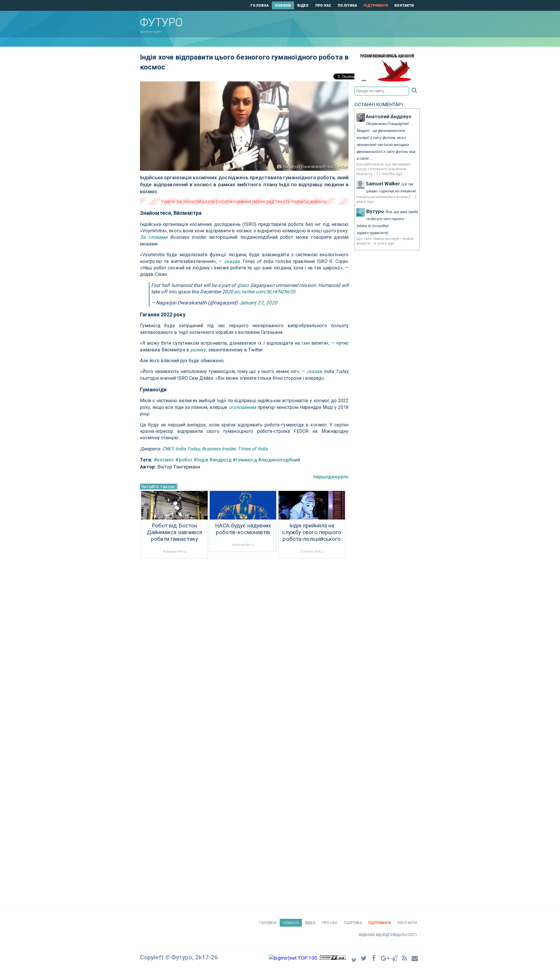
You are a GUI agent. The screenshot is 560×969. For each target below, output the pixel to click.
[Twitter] (364, 958)
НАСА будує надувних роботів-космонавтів (243, 529)
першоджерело (331, 477)
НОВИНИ (283, 6)
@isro (243, 285)
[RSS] (405, 958)
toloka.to (363, 226)
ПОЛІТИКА (347, 6)
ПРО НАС (323, 6)
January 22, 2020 (258, 303)
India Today (188, 449)
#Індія (201, 460)
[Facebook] (374, 958)
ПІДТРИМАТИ (375, 6)
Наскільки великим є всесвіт (384, 196)
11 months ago (389, 173)
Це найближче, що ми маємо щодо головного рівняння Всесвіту (383, 169)
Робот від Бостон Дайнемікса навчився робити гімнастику (174, 532)
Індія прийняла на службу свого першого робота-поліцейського (311, 532)
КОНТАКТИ (404, 6)
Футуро (375, 211)
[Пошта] (415, 958)
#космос (164, 460)
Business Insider (219, 449)
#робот (183, 460)
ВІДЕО (303, 6)
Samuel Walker (383, 184)
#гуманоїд (245, 460)
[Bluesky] (354, 958)
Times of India (253, 449)
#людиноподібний (279, 460)
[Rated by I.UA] (333, 958)
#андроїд (220, 460)
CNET (167, 449)
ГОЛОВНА (260, 6)
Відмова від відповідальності (388, 935)
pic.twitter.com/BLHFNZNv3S (265, 291)
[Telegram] (395, 958)
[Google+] (384, 958)
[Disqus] (244, 638)
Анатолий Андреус (389, 116)
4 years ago (384, 243)
